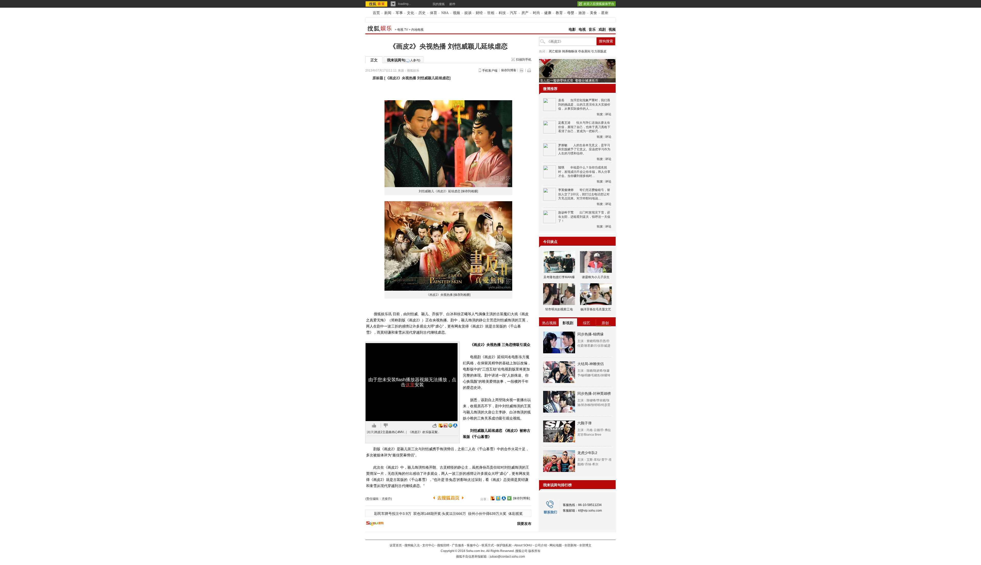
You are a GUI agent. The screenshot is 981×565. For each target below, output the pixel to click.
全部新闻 (570, 545)
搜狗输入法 (412, 545)
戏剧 (602, 29)
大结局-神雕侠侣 (590, 364)
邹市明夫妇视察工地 (559, 309)
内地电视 (417, 29)
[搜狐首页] (377, 4)
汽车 (513, 13)
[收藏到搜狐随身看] (509, 498)
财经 (479, 13)
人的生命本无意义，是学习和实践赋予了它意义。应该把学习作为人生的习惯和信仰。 (584, 149)
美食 (593, 13)
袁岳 (561, 100)
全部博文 (585, 545)
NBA (445, 13)
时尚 (536, 13)
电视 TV (402, 29)
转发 (600, 114)
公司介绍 (541, 545)
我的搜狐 (439, 4)
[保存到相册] (469, 191)
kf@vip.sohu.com (590, 510)
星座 (604, 13)
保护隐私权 (504, 545)
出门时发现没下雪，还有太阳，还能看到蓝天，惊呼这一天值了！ (584, 217)
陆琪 (561, 167)
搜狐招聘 (443, 545)
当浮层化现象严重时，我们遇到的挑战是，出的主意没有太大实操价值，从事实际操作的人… (584, 104)
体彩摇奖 (515, 514)
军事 (399, 13)
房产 (525, 13)
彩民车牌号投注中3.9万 (392, 514)
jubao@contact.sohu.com (507, 556)
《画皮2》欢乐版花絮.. (423, 432)
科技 (502, 13)
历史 (422, 13)
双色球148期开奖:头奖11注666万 (439, 514)
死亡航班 (555, 51)
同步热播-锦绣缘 (590, 334)
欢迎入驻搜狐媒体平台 (598, 4)
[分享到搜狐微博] (493, 498)
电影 (572, 29)
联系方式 (488, 545)
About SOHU (523, 545)
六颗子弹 (584, 423)
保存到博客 (508, 70)
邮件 (452, 4)
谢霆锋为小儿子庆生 (596, 277)
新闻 (387, 13)
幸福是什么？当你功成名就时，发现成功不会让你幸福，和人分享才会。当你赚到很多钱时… (584, 172)
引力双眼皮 (598, 51)
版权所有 (534, 551)
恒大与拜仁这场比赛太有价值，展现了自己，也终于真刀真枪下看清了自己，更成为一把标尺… (584, 127)
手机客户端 (489, 70)
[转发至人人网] (455, 425)
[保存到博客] (521, 498)
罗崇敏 (562, 145)
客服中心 (473, 545)
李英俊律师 (566, 190)
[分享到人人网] (504, 498)
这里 (410, 384)
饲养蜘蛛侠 (569, 51)
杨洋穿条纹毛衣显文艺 (595, 309)
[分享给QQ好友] (498, 498)
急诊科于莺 (566, 212)
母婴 (570, 13)
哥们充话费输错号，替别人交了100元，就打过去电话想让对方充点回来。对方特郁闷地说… (584, 194)
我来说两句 (403, 60)
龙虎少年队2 (587, 453)
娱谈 (468, 13)
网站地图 (556, 545)
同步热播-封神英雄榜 (594, 393)
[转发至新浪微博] (445, 425)
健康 (547, 13)
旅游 (582, 13)
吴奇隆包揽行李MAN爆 (559, 277)
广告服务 (458, 545)
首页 (376, 13)
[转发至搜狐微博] (441, 425)
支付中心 (428, 545)
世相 (490, 13)
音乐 (592, 29)
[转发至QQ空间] (450, 425)
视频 (456, 13)
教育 (559, 13)
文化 (410, 13)
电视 (582, 29)
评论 (608, 114)
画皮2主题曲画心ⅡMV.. (390, 432)
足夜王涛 (564, 123)
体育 (433, 13)
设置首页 (396, 545)
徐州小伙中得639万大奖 (487, 514)
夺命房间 (584, 51)
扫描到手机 (523, 59)
